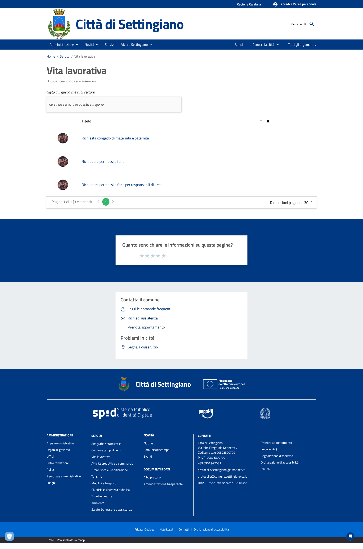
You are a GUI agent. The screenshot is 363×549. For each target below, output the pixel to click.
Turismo (96, 476)
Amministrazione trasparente (163, 484)
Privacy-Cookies (144, 529)
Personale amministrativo (64, 476)
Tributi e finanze (101, 496)
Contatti (204, 435)
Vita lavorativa (100, 456)
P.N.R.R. (266, 468)
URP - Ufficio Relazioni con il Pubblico (222, 483)
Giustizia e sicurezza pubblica (110, 489)
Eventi (148, 456)
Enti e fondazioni (57, 463)
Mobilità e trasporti (103, 483)
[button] (294, 4)
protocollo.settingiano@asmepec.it (221, 469)
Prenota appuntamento (276, 442)
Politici (51, 469)
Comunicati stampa (157, 449)
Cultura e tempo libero (106, 450)
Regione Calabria (249, 4)
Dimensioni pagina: (285, 202)
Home (51, 56)
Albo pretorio (152, 477)
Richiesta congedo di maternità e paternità (115, 138)
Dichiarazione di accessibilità (280, 462)
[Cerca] (311, 24)
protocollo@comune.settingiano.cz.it (222, 476)
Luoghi (51, 482)
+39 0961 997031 (209, 463)
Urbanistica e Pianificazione (109, 470)
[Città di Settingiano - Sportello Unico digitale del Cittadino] (59, 23)
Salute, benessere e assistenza (111, 509)
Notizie (148, 443)
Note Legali (166, 529)
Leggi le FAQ (269, 449)
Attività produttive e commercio (112, 463)
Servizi (65, 56)
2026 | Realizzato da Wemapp (66, 540)
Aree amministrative (60, 443)
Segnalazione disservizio (277, 455)
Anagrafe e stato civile (106, 443)
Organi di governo (58, 449)
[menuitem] (239, 44)
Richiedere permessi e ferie (103, 161)
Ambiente (97, 502)
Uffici (50, 456)
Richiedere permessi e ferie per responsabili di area (122, 185)
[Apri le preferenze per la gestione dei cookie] (10, 537)
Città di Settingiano (130, 23)
